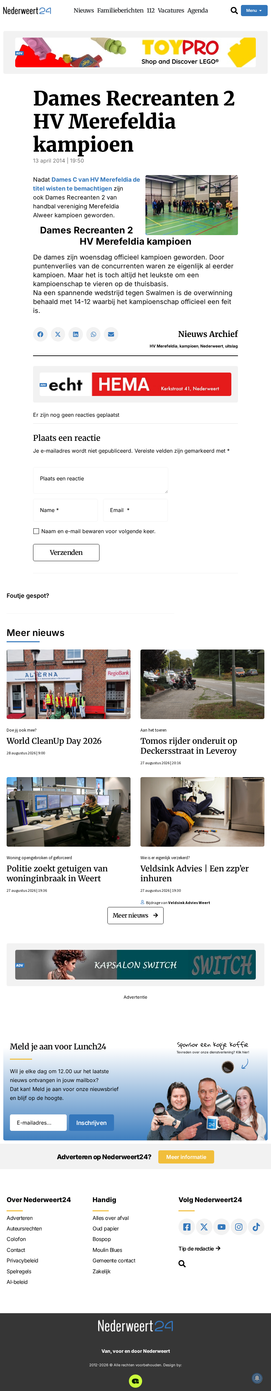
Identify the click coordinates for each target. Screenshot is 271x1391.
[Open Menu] (260, 11)
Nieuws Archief (208, 334)
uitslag (231, 346)
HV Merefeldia (163, 346)
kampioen (188, 346)
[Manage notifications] (257, 1378)
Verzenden (66, 552)
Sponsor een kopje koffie (213, 1044)
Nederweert (211, 346)
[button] (40, 334)
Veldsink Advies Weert (189, 902)
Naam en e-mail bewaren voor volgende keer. (98, 531)
